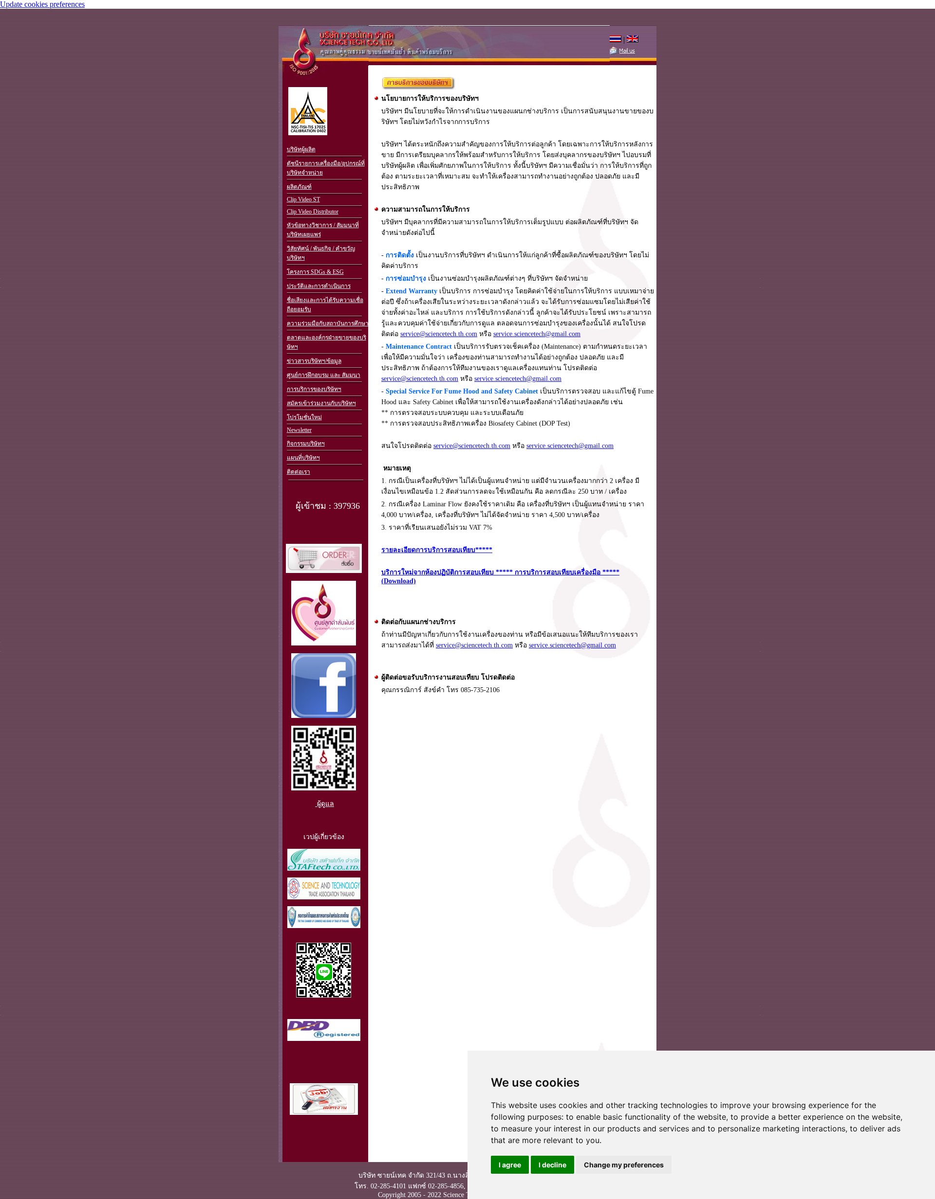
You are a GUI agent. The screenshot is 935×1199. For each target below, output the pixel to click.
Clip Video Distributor (312, 211)
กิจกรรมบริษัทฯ (306, 443)
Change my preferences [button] (624, 1165)
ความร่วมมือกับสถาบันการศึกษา (328, 323)
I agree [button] (510, 1165)
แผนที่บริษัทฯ (303, 457)
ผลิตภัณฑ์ (299, 186)
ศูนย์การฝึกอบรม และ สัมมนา (323, 375)
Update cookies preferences (42, 4)
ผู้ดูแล (324, 803)
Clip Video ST (303, 199)
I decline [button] (552, 1165)
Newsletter (299, 430)
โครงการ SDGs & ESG (315, 271)
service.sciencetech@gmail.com (536, 334)
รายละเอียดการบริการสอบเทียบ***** (436, 550)
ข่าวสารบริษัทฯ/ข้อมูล (314, 361)
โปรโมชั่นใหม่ (304, 417)
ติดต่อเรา (298, 471)
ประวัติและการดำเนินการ (319, 286)
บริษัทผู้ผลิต (301, 149)
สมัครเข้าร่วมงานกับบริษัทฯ (321, 403)
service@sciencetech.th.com (438, 334)
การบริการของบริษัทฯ (314, 389)
